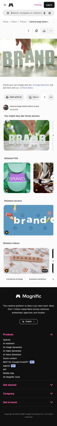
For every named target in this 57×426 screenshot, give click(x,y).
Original (19, 40)
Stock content (10, 358)
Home (5, 22)
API (4, 369)
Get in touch (10, 402)
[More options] (28, 31)
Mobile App (8, 373)
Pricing (38, 5)
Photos (23, 22)
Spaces (6, 339)
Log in (49, 5)
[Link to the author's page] (6, 108)
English (29, 321)
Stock (14, 22)
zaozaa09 (14, 109)
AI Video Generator (12, 351)
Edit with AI (16, 97)
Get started (9, 384)
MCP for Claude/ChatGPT (18, 362)
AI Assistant (8, 343)
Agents (9, 365)
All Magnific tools (11, 377)
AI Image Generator (41, 85)
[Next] (44, 97)
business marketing (37, 279)
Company (8, 393)
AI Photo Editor (26, 88)
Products (8, 334)
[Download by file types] (51, 31)
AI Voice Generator (12, 354)
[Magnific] (28, 297)
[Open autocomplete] (7, 13)
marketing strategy (14, 279)
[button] (29, 321)
